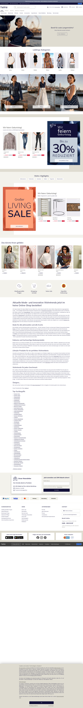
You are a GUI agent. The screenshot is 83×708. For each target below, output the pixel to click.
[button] (44, 141)
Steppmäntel (17, 397)
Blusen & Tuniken (18, 406)
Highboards (16, 400)
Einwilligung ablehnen (33, 705)
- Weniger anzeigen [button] (17, 468)
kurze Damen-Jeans (18, 408)
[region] (41, 686)
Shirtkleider (16, 422)
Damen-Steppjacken (18, 409)
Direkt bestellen (5, 516)
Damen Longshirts (18, 448)
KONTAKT (64, 506)
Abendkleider (27, 312)
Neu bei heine (25, 513)
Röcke (14, 329)
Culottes (16, 431)
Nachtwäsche (17, 456)
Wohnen (7, 10)
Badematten (60, 179)
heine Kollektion (42, 13)
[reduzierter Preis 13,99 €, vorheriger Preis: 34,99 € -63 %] (44, 207)
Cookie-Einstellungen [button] (55, 544)
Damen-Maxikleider (18, 419)
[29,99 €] (10, 257)
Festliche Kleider (17, 434)
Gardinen (39, 179)
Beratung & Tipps (5, 513)
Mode (2, 10)
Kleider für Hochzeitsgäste (20, 437)
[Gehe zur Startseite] (4, 7)
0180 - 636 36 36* (67, 523)
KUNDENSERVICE (6, 506)
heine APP (24, 516)
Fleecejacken (17, 436)
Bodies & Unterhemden (19, 403)
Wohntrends (21, 315)
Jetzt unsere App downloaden (14, 534)
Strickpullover (17, 447)
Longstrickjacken (18, 425)
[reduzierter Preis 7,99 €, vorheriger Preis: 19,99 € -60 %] (73, 207)
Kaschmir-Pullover (18, 461)
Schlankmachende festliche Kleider (22, 459)
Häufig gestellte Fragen (6, 509)
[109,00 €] (28, 257)
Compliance (44, 514)
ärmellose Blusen (18, 414)
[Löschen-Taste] (34, 7)
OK (41, 702)
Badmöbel (56, 356)
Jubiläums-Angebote (19, 10)
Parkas (15, 450)
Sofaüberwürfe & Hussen (19, 404)
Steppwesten (17, 401)
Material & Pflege (5, 514)
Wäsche (16, 13)
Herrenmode (55, 13)
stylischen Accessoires (47, 310)
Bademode (10, 13)
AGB (23, 544)
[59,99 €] (64, 257)
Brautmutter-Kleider (18, 462)
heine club (24, 509)
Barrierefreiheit (35, 544)
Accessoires (27, 13)
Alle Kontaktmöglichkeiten (71, 514)
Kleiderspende (25, 520)
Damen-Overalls (18, 430)
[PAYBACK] (80, 4)
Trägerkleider (17, 444)
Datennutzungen (57, 667)
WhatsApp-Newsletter (27, 514)
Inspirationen (34, 13)
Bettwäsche (23, 179)
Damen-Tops (17, 394)
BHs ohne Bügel (17, 454)
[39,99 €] (46, 257)
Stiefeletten (16, 426)
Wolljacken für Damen (19, 439)
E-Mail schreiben (67, 511)
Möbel (45, 179)
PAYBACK (24, 521)
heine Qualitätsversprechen (7, 520)
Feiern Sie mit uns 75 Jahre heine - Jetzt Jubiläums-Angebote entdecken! (41, 1)
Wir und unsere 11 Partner (24, 667)
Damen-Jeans (17, 395)
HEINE (23, 506)
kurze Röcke (16, 423)
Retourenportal (4, 511)
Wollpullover (17, 458)
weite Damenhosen (18, 411)
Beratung (49, 13)
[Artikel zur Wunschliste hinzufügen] (14, 134)
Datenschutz (27, 544)
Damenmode (4, 13)
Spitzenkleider (17, 453)
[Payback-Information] (79, 544)
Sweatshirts (17, 442)
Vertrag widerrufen (16, 544)
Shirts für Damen (18, 445)
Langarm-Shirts (17, 420)
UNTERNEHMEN (46, 506)
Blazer (15, 333)
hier (49, 674)
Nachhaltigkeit (25, 518)
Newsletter (24, 511)
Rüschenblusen (17, 464)
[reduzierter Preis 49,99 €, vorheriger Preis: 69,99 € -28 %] (38, 141)
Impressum (41, 544)
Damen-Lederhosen (18, 428)
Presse (43, 513)
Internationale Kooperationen (48, 516)
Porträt (43, 509)
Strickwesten (17, 398)
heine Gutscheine (36, 385)
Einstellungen (51, 705)
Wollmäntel (16, 412)
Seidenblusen (17, 451)
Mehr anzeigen (59, 487)
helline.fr (27, 388)
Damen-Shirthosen (18, 415)
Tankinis (16, 417)
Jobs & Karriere (45, 511)
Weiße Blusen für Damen (19, 440)
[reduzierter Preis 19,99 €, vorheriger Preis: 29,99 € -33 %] (10, 141)
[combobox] (27, 7)
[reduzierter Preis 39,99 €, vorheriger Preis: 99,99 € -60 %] (59, 207)
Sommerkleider (17, 433)
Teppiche (52, 179)
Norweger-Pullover (18, 465)
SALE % (11, 10)
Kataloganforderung (6, 518)
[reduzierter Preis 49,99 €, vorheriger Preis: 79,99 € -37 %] (24, 141)
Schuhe (21, 13)
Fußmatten (31, 179)
